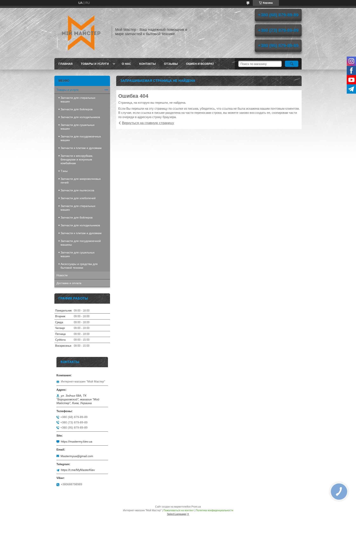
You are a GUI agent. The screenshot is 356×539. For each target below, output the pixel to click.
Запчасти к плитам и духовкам (81, 148)
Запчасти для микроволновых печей (81, 180)
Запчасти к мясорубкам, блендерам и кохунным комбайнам (77, 159)
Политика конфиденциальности (214, 510)
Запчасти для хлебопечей (78, 198)
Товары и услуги (95, 63)
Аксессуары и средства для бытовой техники (79, 265)
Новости (62, 275)
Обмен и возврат (200, 63)
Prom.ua (196, 506)
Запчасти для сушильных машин (78, 126)
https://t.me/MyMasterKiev (78, 470)
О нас (126, 63)
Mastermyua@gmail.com (77, 456)
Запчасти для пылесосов (77, 190)
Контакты (147, 63)
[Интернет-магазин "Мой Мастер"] (81, 31)
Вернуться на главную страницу (148, 123)
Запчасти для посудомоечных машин (81, 138)
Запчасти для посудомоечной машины (81, 242)
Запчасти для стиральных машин (78, 99)
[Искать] (291, 64)
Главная (66, 63)
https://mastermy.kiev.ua (76, 441)
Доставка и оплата (68, 283)
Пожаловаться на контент (178, 510)
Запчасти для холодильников (80, 117)
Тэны (64, 171)
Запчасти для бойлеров (77, 109)
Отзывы (171, 63)
